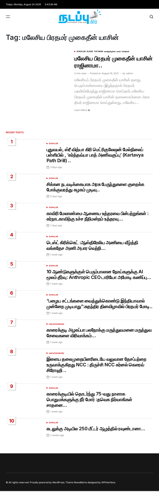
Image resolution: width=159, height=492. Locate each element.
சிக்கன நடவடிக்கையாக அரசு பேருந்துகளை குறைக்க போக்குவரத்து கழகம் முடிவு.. (95, 187)
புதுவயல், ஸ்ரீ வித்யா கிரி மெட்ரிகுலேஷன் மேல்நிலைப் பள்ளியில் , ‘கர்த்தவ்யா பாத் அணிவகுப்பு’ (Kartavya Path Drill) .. (95, 155)
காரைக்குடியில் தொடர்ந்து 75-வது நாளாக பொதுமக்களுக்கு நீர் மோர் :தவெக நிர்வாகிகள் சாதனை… (89, 399)
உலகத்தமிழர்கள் (110, 51)
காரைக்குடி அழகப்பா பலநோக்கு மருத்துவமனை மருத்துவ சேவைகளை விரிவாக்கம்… (99, 332)
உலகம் (119, 51)
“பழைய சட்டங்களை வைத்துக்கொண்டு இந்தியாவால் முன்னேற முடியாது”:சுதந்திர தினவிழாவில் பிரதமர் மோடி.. (99, 303)
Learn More (81, 110)
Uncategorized (56, 324)
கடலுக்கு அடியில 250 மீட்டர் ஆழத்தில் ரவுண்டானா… (96, 428)
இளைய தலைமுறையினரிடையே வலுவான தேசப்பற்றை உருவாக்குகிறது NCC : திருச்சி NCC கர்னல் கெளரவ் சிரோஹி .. (96, 364)
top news (98, 51)
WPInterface (108, 482)
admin (129, 73)
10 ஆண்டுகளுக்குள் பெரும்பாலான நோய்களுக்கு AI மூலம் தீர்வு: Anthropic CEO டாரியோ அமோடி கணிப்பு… (99, 274)
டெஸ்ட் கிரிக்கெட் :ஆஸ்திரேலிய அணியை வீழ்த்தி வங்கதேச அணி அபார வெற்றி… (92, 245)
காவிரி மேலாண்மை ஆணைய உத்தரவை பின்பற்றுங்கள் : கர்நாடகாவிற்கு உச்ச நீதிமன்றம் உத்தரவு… (98, 216)
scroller (81, 51)
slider (90, 51)
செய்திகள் (125, 51)
